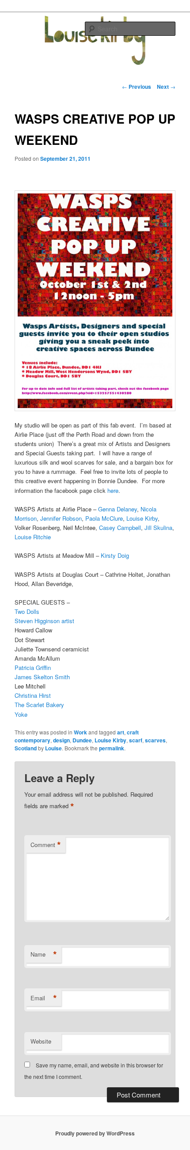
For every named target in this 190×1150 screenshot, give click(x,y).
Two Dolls (27, 611)
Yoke (21, 714)
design (61, 740)
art (120, 732)
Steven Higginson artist (44, 621)
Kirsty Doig (115, 555)
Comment (45, 845)
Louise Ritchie (33, 537)
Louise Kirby (142, 518)
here (112, 490)
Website (40, 1041)
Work (80, 732)
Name (43, 954)
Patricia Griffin (33, 667)
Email (43, 998)
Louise (53, 748)
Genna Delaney (117, 509)
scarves (155, 740)
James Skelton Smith (42, 677)
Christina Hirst (33, 695)
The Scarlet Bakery (39, 704)
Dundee (82, 740)
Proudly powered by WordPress (95, 1133)
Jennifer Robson (61, 518)
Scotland (26, 748)
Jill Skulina (158, 527)
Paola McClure (104, 518)
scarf (135, 740)
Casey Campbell (120, 527)
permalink (111, 748)
